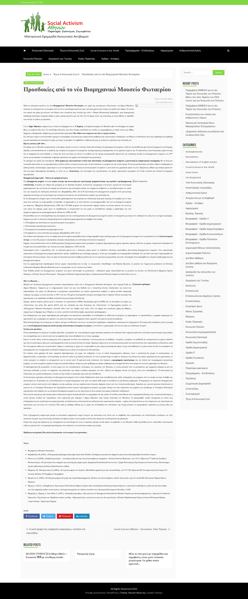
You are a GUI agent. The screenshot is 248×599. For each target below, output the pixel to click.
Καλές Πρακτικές (86, 58)
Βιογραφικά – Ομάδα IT (197, 218)
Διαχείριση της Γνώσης (60, 58)
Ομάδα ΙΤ (190, 352)
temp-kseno (192, 172)
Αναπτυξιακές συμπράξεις (199, 187)
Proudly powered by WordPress (102, 592)
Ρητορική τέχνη (85, 553)
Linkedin (82, 516)
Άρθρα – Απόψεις (110, 58)
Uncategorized (193, 177)
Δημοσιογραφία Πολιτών (198, 253)
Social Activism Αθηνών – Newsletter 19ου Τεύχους (140, 529)
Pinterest (66, 516)
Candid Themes (154, 592)
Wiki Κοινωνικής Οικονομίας (200, 182)
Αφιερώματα (167, 50)
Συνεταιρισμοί (193, 393)
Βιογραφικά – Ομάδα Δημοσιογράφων (205, 228)
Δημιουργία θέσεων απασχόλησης (203, 247)
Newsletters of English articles (201, 161)
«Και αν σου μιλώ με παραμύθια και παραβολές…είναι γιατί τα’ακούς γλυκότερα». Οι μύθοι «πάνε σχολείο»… (148, 558)
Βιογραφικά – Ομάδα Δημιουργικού (203, 223)
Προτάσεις (191, 378)
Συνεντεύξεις (192, 388)
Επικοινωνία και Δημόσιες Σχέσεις (203, 295)
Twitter (49, 516)
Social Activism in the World (104, 50)
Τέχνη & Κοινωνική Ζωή (72, 50)
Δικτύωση (191, 285)
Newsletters (192, 156)
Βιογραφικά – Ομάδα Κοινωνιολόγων (204, 234)
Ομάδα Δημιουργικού (196, 347)
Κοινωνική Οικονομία (43, 50)
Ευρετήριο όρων (194, 306)
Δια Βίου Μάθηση (194, 258)
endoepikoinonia (194, 151)
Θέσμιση (190, 316)
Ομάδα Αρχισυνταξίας (197, 342)
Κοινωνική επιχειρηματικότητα (201, 332)
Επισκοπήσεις (193, 301)
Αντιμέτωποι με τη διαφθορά (200, 198)
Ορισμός (190, 362)
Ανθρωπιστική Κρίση (190, 50)
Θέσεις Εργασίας (194, 311)
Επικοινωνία (192, 290)
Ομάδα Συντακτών (195, 357)
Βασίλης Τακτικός (194, 213)
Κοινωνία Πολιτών (33, 58)
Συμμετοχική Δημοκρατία (198, 383)
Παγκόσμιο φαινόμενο (197, 368)
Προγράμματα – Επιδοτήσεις (139, 50)
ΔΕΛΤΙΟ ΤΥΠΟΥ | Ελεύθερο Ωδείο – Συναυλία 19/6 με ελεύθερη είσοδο (46, 555)
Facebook (32, 516)
